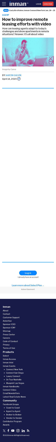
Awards (6, 425)
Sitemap (6, 331)
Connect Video (9, 390)
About (5, 310)
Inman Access (9, 359)
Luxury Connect (13, 376)
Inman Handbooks (11, 386)
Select (6, 356)
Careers (6, 338)
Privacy (6, 345)
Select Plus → (37, 285)
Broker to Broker (13, 414)
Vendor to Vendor (14, 418)
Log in (38, 4)
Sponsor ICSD (9, 324)
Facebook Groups (11, 404)
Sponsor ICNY (9, 327)
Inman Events (9, 366)
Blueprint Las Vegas (15, 383)
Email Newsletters (11, 393)
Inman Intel (8, 362)
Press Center (9, 334)
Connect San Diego (15, 373)
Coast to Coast (13, 408)
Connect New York (14, 369)
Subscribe (48, 4)
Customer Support (11, 317)
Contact (6, 314)
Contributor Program (12, 421)
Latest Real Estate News (14, 397)
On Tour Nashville (13, 379)
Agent (5, 15)
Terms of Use (9, 348)
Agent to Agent (13, 411)
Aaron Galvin (13, 75)
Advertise (7, 321)
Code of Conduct (10, 341)
